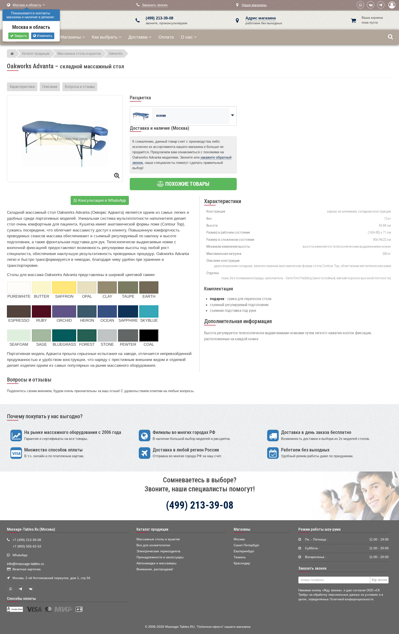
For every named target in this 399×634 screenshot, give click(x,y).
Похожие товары (186, 184)
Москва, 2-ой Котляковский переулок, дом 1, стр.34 (51, 578)
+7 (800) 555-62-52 (27, 546)
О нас (187, 37)
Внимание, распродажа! (154, 569)
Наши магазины (254, 5)
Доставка (138, 37)
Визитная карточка (26, 569)
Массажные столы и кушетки (158, 539)
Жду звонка (379, 580)
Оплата (166, 37)
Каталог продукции (152, 529)
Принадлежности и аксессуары (160, 557)
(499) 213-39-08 (159, 18)
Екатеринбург (244, 551)
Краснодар (242, 563)
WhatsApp (19, 555)
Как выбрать (105, 37)
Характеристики (22, 86)
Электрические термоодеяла (158, 551)
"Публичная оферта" (210, 626)
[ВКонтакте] (370, 5)
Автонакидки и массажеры (156, 563)
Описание (49, 86)
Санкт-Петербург (246, 545)
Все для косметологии (153, 545)
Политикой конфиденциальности (351, 599)
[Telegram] (380, 5)
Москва (239, 539)
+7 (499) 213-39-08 (26, 540)
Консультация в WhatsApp (101, 200)
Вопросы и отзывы (80, 86)
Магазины (70, 37)
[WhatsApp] (360, 5)
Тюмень (240, 557)
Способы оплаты (21, 598)
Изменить (44, 36)
